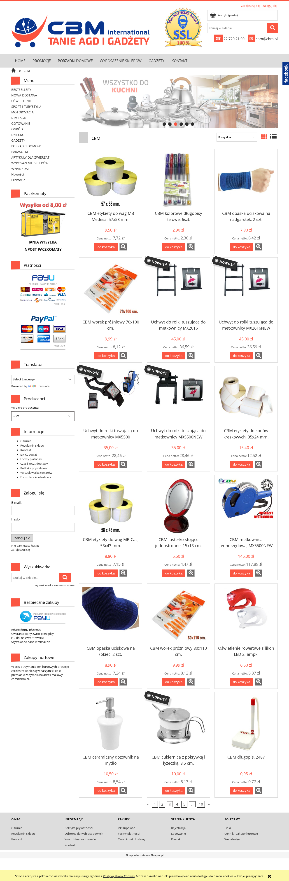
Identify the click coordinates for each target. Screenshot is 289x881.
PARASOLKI (19, 152)
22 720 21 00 (230, 38)
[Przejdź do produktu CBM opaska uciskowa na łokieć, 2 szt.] (110, 615)
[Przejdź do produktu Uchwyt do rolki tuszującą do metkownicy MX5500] (110, 397)
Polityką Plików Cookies (119, 876)
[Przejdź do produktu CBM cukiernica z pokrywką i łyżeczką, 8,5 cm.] (178, 723)
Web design (232, 839)
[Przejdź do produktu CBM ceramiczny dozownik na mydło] (110, 723)
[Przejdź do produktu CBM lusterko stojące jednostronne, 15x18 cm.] (178, 506)
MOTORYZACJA (22, 112)
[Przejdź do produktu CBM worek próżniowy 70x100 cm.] (110, 288)
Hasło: (16, 519)
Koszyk (176, 839)
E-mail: (16, 502)
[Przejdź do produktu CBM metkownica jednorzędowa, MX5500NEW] (246, 506)
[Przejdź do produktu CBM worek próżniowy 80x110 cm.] (178, 615)
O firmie (25, 441)
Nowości (17, 174)
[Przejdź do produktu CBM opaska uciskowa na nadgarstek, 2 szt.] (246, 180)
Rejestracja (178, 828)
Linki (227, 828)
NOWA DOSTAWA (24, 95)
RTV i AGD (18, 118)
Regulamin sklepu (32, 445)
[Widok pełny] (273, 137)
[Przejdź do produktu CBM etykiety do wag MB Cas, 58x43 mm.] (110, 506)
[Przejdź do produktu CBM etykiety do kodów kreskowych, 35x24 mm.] (246, 397)
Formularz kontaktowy (35, 477)
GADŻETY (18, 140)
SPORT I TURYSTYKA (26, 106)
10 (201, 804)
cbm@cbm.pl (263, 38)
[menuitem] (20, 60)
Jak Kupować (28, 454)
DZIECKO (18, 135)
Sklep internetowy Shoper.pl (144, 855)
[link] (178, 101)
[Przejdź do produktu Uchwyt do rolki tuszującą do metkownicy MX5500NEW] (178, 397)
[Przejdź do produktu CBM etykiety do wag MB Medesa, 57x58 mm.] (110, 180)
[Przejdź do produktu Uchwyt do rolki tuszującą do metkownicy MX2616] (178, 288)
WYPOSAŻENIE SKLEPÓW (29, 163)
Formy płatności (31, 459)
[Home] (81, 30)
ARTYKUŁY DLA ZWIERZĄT (30, 157)
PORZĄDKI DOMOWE (26, 146)
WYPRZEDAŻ (20, 168)
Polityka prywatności (34, 468)
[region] (178, 101)
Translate (43, 386)
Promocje (18, 180)
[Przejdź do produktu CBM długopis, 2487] (246, 723)
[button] (123, 247)
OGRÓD (17, 129)
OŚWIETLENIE (21, 101)
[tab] (164, 124)
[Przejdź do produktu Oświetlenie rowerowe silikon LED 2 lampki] (246, 615)
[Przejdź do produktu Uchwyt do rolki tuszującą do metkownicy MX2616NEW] (246, 288)
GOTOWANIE (20, 123)
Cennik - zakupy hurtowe (241, 834)
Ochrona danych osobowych (84, 834)
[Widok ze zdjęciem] (264, 137)
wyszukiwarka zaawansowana (55, 585)
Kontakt (25, 450)
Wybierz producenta (25, 407)
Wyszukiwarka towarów (36, 473)
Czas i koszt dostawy (34, 464)
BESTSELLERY (21, 89)
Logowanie (178, 834)
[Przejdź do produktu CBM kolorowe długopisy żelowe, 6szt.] (178, 180)
